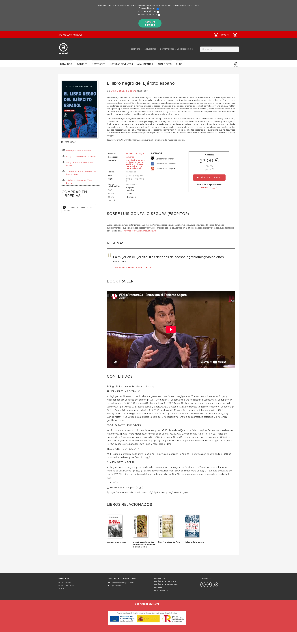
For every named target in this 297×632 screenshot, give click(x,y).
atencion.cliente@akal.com (123, 582)
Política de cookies (165, 581)
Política (129, 164)
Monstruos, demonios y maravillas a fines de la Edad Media (144, 544)
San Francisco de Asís (169, 542)
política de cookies (190, 5)
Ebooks (158, 588)
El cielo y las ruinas (116, 542)
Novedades (98, 64)
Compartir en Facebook (165, 164)
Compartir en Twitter (164, 159)
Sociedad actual (133, 168)
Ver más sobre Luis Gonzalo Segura (139, 231)
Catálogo (66, 64)
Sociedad (130, 166)
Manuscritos (150, 49)
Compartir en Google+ (165, 169)
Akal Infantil (145, 64)
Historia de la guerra (194, 542)
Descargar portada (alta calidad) (79, 150)
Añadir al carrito (211, 177)
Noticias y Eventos (121, 64)
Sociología (138, 164)
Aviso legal (160, 578)
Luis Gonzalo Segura (123, 90)
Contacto (135, 49)
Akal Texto (165, 64)
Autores (82, 64)
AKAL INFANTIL (161, 591)
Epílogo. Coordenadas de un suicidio (81, 156)
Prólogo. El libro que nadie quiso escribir (79, 163)
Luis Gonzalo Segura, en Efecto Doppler (79, 181)
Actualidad (139, 162)
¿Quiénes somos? (185, 49)
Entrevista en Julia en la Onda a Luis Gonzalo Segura (81, 172)
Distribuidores (167, 49)
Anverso (130, 157)
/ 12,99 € (209, 187)
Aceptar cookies (150, 23)
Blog (179, 64)
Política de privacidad (166, 584)
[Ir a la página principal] (63, 48)
